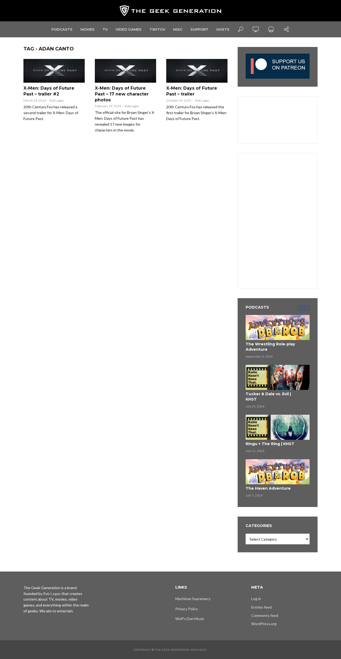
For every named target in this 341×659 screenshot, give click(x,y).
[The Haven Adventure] (278, 471)
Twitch (157, 29)
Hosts (222, 29)
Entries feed (261, 607)
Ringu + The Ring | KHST (270, 443)
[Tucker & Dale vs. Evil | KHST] (278, 377)
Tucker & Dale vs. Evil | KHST (268, 397)
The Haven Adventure (268, 488)
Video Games (128, 29)
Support (199, 29)
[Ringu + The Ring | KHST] (278, 427)
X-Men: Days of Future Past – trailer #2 (48, 91)
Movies (87, 29)
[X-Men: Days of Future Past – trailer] (197, 71)
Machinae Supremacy (192, 598)
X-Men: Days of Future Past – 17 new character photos (122, 94)
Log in (256, 598)
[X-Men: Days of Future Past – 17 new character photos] (126, 71)
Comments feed (264, 615)
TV (105, 29)
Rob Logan (57, 100)
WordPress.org (264, 623)
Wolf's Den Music (189, 618)
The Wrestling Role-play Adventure (270, 347)
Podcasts (61, 29)
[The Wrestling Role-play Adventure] (278, 327)
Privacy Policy (186, 608)
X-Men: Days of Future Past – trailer (191, 91)
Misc (177, 29)
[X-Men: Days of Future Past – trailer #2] (54, 71)
